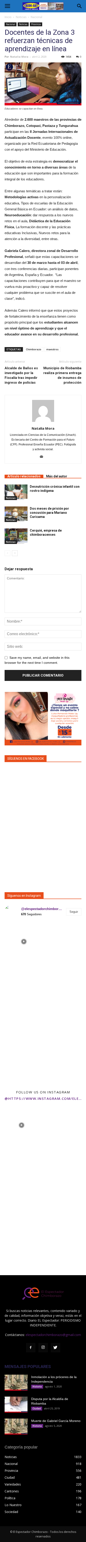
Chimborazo (33, 349)
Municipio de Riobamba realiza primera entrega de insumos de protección (62, 375)
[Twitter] (55, 1347)
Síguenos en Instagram (24, 895)
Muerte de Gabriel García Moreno (55, 1421)
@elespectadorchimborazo (42, 909)
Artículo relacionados (24, 476)
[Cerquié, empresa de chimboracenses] (16, 536)
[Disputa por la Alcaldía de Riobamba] (16, 1405)
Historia (37, 1386)
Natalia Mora (19, 56)
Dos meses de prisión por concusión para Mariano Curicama (49, 513)
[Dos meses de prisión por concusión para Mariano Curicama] (16, 514)
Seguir (73, 911)
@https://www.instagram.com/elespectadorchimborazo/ (43, 1098)
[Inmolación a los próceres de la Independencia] (16, 1383)
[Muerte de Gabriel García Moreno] (16, 1427)
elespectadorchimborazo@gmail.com (53, 1335)
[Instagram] (43, 1347)
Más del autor (56, 476)
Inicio (8, 17)
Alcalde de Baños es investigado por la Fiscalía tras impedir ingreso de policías (21, 375)
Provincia (36, 24)
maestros (52, 349)
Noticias (21, 17)
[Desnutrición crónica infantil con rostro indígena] (16, 492)
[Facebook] (30, 1347)
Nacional (36, 17)
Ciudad (37, 1408)
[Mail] (43, 457)
